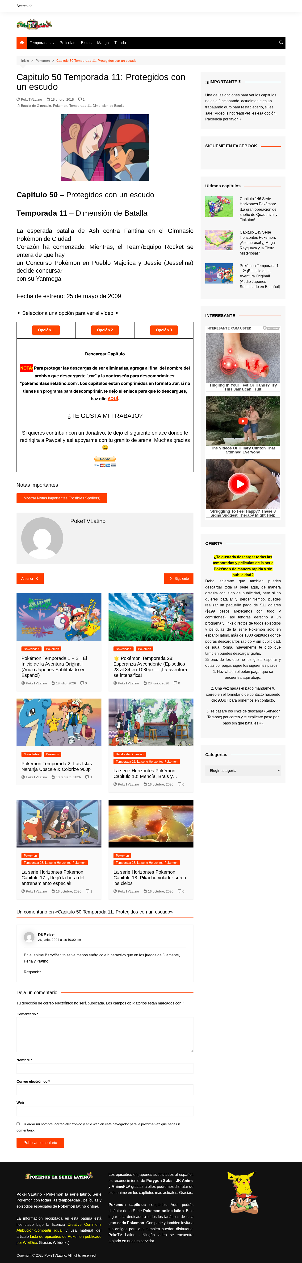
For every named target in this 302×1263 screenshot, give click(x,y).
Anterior (27, 578)
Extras (86, 43)
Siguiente (182, 578)
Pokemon (60, 105)
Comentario (27, 1014)
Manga (103, 43)
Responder (32, 972)
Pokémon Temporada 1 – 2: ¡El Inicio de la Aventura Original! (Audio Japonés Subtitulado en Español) (260, 276)
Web (20, 1103)
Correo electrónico (33, 1081)
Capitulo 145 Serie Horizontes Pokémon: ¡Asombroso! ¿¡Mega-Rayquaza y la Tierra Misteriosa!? (258, 242)
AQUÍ (113, 398)
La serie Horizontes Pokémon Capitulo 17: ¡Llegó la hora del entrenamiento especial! (52, 877)
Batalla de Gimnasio (36, 105)
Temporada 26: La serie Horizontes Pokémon (146, 761)
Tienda (120, 43)
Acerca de (24, 6)
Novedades (31, 649)
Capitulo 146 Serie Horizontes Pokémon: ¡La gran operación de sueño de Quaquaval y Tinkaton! (258, 209)
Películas (67, 43)
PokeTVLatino (31, 99)
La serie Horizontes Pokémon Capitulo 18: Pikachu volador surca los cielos (149, 877)
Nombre (24, 1060)
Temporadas (40, 43)
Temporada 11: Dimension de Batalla (96, 105)
